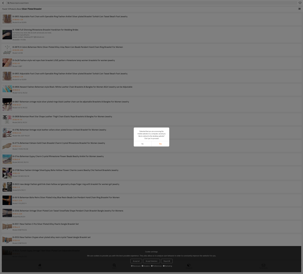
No (143, 143)
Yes (160, 143)
